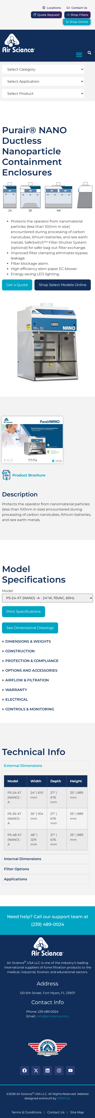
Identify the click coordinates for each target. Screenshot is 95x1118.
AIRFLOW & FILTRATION (27, 680)
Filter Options (16, 869)
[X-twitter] (36, 1070)
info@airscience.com (53, 1016)
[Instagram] (59, 1070)
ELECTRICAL (16, 699)
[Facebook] (24, 1070)
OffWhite (63, 1098)
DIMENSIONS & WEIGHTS (28, 641)
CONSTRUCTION (20, 651)
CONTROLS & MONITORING (29, 709)
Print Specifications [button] (23, 611)
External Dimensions (23, 766)
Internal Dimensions (22, 859)
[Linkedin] (47, 1070)
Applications (15, 879)
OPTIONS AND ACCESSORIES (31, 670)
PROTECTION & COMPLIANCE (32, 661)
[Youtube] (70, 1070)
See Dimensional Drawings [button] (30, 628)
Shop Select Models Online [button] (62, 285)
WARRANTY (16, 690)
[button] (79, 54)
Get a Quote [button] (17, 285)
